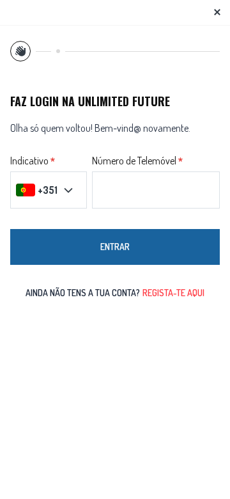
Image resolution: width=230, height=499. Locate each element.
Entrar (115, 246)
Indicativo (29, 161)
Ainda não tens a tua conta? (115, 292)
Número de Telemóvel (134, 161)
